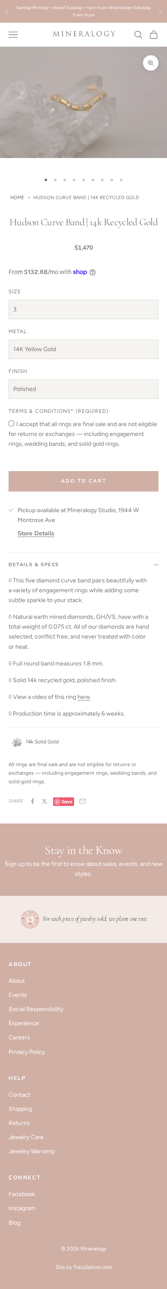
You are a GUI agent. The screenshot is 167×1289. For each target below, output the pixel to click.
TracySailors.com (92, 1267)
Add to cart (83, 480)
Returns (19, 1123)
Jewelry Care (26, 1137)
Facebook (22, 1194)
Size (15, 292)
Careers (19, 1037)
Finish (18, 371)
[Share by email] (82, 801)
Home (17, 197)
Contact (19, 1094)
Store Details (36, 533)
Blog (15, 1222)
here (84, 697)
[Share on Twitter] (44, 801)
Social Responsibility (36, 1009)
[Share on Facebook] (32, 801)
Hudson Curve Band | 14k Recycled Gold (86, 197)
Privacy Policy (27, 1052)
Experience (24, 1023)
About (17, 981)
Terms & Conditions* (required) (58, 411)
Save (67, 801)
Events (18, 995)
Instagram (22, 1208)
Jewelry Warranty (32, 1151)
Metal (18, 331)
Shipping (20, 1109)
